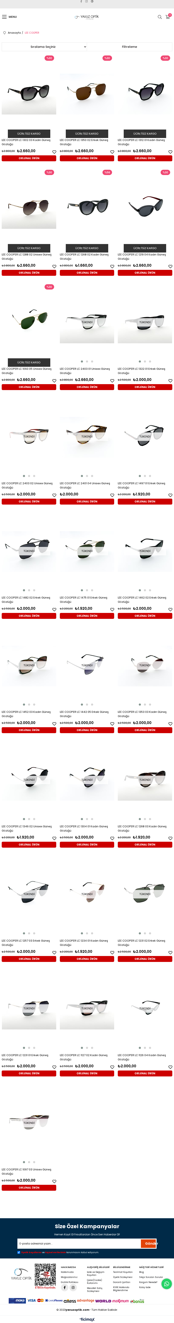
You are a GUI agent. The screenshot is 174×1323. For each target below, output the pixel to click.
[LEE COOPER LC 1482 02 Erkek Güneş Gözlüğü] (29, 551)
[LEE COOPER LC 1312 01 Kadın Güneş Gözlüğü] (145, 94)
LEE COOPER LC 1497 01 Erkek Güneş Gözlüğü (141, 485)
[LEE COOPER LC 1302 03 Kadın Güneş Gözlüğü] (29, 94)
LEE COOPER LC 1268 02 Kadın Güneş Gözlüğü (84, 256)
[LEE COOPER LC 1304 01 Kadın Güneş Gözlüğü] (87, 780)
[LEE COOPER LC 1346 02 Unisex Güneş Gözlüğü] (29, 780)
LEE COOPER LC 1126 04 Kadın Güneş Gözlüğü (142, 1057)
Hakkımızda (67, 1272)
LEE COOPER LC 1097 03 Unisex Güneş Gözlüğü (26, 1171)
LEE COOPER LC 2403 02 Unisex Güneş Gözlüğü (27, 485)
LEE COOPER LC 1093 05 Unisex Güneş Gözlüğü (27, 371)
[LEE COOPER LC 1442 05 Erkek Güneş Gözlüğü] (87, 666)
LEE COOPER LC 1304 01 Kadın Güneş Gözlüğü (84, 828)
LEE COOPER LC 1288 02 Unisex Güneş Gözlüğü (27, 256)
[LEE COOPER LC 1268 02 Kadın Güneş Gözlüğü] (87, 208)
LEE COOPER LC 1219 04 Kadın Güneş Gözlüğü (142, 256)
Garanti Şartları (121, 1282)
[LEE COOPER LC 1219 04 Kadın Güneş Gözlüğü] (145, 208)
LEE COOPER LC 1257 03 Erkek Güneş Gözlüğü (26, 943)
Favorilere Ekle (54, 152)
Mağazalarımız (69, 1277)
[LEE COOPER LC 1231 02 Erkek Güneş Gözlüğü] (145, 894)
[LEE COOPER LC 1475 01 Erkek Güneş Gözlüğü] (87, 551)
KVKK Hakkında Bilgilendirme (121, 1289)
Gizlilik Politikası (69, 1282)
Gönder (150, 1243)
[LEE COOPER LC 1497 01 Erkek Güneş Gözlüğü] (145, 437)
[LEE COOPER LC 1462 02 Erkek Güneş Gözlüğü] (145, 551)
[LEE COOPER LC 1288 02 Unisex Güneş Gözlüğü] (29, 208)
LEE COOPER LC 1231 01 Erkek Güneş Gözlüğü (25, 1057)
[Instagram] (73, 1287)
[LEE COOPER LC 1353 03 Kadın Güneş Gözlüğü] (145, 666)
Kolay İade (144, 1287)
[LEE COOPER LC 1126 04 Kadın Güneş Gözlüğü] (145, 1009)
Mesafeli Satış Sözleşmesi (94, 1290)
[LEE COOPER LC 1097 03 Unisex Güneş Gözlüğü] (29, 1123)
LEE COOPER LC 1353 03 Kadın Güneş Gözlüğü (142, 714)
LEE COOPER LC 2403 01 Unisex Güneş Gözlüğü (85, 371)
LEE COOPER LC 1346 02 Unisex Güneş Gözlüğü (27, 828)
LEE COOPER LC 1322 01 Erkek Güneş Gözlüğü (141, 371)
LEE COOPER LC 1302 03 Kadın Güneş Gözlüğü (26, 142)
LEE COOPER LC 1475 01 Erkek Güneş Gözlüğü (83, 600)
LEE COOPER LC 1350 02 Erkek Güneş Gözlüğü (84, 142)
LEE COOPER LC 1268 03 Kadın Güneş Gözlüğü (142, 828)
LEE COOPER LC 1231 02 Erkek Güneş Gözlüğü (141, 943)
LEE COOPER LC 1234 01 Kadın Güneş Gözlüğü (84, 943)
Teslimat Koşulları (123, 1272)
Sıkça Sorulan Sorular (151, 1277)
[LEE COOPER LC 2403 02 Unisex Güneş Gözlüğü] (29, 437)
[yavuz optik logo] (22, 1274)
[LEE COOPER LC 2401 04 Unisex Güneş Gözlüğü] (87, 437)
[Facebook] (64, 1287)
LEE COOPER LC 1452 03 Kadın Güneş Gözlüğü (26, 714)
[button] (81, 361)
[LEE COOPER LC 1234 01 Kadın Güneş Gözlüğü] (87, 894)
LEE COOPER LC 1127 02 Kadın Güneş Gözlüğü (84, 1057)
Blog (141, 1272)
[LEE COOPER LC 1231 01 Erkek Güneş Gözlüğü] (29, 1009)
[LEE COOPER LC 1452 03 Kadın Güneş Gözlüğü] (29, 666)
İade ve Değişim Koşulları (95, 1274)
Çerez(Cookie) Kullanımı (94, 1282)
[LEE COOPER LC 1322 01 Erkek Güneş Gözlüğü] (145, 323)
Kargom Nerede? (148, 1282)
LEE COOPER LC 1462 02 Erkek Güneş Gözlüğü (142, 600)
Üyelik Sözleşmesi (122, 1277)
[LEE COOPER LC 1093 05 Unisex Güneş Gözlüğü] (29, 323)
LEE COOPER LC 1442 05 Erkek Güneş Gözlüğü (84, 714)
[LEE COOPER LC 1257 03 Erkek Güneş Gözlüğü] (29, 894)
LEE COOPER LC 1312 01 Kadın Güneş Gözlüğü (141, 142)
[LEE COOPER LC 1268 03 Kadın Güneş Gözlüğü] (145, 780)
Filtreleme (129, 47)
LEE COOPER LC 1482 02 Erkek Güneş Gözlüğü (26, 600)
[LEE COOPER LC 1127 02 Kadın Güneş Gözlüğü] (87, 1009)
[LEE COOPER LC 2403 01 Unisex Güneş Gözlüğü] (87, 323)
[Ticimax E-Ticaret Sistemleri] (87, 1320)
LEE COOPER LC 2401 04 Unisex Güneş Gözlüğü (85, 485)
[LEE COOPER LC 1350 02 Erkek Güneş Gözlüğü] (87, 94)
